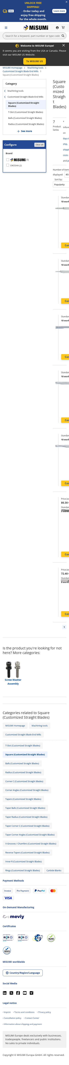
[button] (59, 11)
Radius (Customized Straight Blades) (26, 124)
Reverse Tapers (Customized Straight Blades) (27, 852)
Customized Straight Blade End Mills (20, 71)
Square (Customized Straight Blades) (23, 104)
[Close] (63, 45)
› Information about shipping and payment (22, 1024)
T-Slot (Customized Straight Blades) (25, 112)
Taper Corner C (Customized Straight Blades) (27, 825)
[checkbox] (24, 159)
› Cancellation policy (12, 1018)
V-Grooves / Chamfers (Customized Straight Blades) (30, 843)
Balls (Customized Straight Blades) (25, 117)
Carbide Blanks (54, 870)
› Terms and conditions (23, 1012)
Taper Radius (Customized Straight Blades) (26, 816)
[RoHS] (51, 938)
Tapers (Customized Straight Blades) (23, 799)
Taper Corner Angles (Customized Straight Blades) (30, 834)
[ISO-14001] (23, 938)
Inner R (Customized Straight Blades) (23, 861)
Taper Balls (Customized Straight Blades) (25, 807)
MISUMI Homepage (12, 67)
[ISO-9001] (8, 938)
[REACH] (7, 950)
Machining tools (35, 67)
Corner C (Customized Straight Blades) (24, 781)
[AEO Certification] (37, 938)
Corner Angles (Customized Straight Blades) (26, 790)
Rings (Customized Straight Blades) (22, 870)
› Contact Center (31, 1018)
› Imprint (7, 1012)
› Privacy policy (44, 1012)
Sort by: (58, 179)
